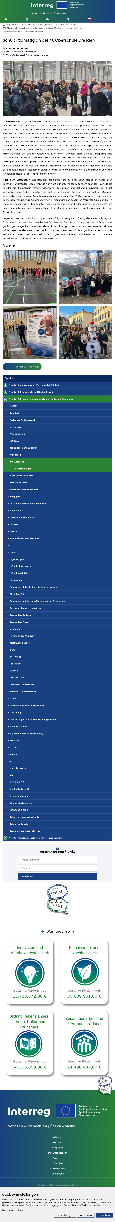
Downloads (57, 1173)
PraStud (14, 747)
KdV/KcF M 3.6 (17, 677)
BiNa (12, 775)
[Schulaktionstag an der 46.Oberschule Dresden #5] (85, 332)
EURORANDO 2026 (19, 810)
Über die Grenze (18, 768)
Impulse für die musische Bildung (26, 733)
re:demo (14, 754)
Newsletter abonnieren (47, 19)
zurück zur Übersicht (27, 366)
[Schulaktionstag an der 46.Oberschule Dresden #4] (30, 332)
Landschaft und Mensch (22, 684)
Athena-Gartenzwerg (21, 803)
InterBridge (15, 656)
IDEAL (12, 649)
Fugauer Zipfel (17, 559)
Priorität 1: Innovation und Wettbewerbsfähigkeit (34, 385)
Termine (57, 1142)
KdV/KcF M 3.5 (17, 782)
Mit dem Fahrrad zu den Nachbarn (27, 705)
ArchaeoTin (15, 454)
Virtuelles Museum (19, 796)
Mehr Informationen (13, 1210)
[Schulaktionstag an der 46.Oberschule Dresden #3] (85, 277)
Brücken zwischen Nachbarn (24, 489)
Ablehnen (86, 1215)
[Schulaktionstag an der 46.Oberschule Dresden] (57, 89)
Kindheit (14, 670)
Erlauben (104, 1215)
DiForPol (14, 524)
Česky (88, 19)
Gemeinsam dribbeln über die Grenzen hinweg (33, 587)
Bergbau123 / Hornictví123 (23, 691)
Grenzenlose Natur (19, 622)
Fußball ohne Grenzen (21, 566)
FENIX (12, 552)
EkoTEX (13, 406)
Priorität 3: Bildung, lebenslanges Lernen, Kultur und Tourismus (41, 399)
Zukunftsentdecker (19, 824)
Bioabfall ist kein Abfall (21, 475)
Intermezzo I (16, 427)
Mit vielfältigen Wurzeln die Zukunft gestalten (33, 719)
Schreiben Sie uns (68, 19)
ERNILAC (14, 531)
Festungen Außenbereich (22, 420)
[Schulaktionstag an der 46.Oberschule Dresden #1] (30, 277)
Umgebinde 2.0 (17, 510)
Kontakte (57, 1163)
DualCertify (15, 413)
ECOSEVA (14, 441)
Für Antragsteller (57, 1152)
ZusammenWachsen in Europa (25, 831)
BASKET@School (18, 461)
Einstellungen (65, 1215)
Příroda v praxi (17, 434)
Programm (57, 1147)
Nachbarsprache (18, 726)
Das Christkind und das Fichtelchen (28, 503)
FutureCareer (16, 580)
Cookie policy (57, 1168)
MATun (13, 698)
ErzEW (12, 545)
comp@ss (15, 496)
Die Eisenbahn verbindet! (22, 517)
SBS (11, 761)
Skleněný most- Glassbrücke (24, 538)
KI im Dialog (16, 712)
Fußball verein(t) (18, 573)
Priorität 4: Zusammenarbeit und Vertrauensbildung (36, 838)
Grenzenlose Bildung (20, 615)
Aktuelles (57, 1137)
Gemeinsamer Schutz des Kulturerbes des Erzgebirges (37, 601)
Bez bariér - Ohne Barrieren (23, 447)
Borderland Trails (18, 482)
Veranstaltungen (22, 468)
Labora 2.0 (15, 663)
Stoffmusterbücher (20, 643)
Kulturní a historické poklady (24, 817)
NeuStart (14, 740)
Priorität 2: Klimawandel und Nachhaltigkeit (31, 392)
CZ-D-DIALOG (17, 594)
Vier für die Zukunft (19, 789)
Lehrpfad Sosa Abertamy (22, 636)
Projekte (9, 378)
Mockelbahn (16, 629)
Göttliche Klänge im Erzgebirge (26, 608)
